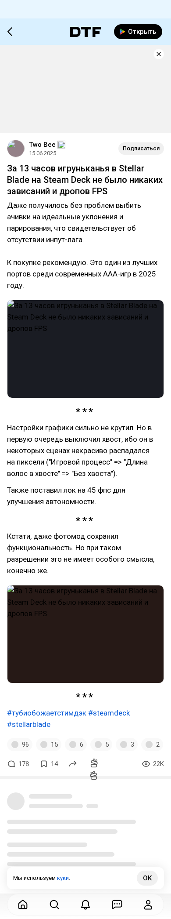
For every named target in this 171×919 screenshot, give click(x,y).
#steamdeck (109, 712)
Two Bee (42, 145)
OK (147, 878)
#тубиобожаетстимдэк (46, 712)
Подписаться (141, 148)
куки (63, 878)
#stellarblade (28, 724)
